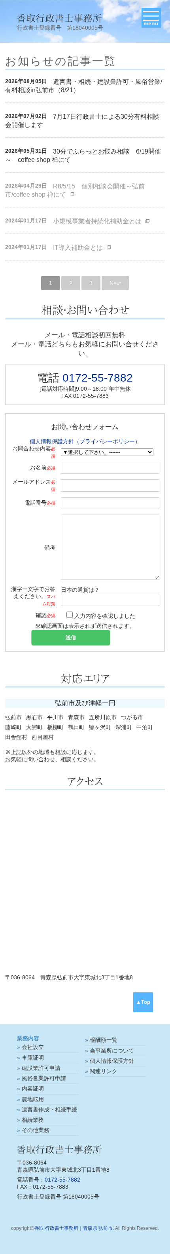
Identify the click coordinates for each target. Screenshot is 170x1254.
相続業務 (33, 1120)
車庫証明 (33, 1057)
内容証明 (33, 1088)
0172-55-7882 (97, 378)
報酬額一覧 (103, 1040)
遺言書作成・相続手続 (49, 1109)
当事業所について (112, 1050)
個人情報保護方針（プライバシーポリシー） (85, 441)
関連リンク (103, 1071)
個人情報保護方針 (112, 1061)
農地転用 (33, 1099)
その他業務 (35, 1130)
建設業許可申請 (41, 1068)
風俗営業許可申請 (44, 1078)
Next (115, 283)
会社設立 (33, 1047)
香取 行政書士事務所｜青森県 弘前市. (74, 1228)
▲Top (143, 1002)
